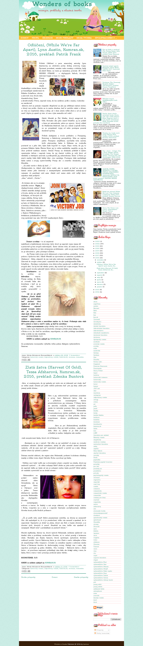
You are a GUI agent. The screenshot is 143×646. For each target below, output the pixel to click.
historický (97, 379)
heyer (96, 373)
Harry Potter (98, 370)
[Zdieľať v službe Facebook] (29, 360)
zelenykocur (98, 591)
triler (95, 540)
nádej (95, 446)
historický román (100, 382)
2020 (97, 248)
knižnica (96, 417)
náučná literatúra (100, 453)
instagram (97, 395)
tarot (95, 535)
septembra (100, 273)
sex (95, 509)
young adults (98, 586)
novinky (96, 455)
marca (99, 282)
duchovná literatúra (100, 335)
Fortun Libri (98, 362)
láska (95, 428)
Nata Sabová (98, 451)
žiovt (95, 600)
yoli (95, 582)
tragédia (96, 537)
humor (96, 386)
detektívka (97, 324)
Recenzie (47, 38)
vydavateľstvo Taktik (101, 575)
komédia (96, 419)
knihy (95, 413)
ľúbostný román (99, 437)
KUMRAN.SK (55, 339)
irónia (96, 402)
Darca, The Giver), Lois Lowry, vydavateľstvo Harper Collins (110, 209)
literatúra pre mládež (101, 435)
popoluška (97, 460)
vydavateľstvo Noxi (100, 573)
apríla (99, 280)
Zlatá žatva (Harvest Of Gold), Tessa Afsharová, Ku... (107, 269)
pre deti (96, 466)
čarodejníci (97, 321)
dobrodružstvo (98, 330)
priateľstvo (97, 471)
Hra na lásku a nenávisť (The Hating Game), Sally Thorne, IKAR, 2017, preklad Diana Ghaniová (111, 52)
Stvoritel (97, 526)
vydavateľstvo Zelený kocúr (103, 580)
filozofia (96, 359)
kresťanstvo (98, 424)
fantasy (96, 353)
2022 (97, 244)
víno (95, 551)
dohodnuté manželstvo (101, 333)
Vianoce (96, 546)
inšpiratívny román (100, 397)
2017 (97, 255)
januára (99, 287)
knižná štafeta (98, 415)
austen (96, 306)
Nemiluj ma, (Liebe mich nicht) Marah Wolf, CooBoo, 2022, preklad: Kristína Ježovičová (111, 135)
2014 (97, 292)
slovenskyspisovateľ (100, 513)
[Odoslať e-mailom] (23, 360)
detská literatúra (99, 326)
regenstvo (97, 480)
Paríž (95, 457)
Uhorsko (96, 544)
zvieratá (96, 595)
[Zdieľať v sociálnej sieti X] (27, 360)
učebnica (96, 542)
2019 (97, 251)
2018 (97, 253)
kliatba (96, 411)
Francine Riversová (100, 366)
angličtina (97, 304)
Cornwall (97, 319)
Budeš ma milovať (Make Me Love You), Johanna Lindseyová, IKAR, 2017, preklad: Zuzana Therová (111, 194)
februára (100, 284)
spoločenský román (100, 517)
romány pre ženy (100, 497)
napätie (96, 448)
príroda (96, 473)
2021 (97, 246)
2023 (97, 241)
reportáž (97, 482)
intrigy (96, 399)
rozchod (96, 500)
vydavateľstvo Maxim (101, 566)
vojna (95, 555)
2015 (97, 289)
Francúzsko (98, 368)
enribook (97, 342)
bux (95, 315)
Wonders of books (62, 4)
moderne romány (100, 442)
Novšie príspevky (28, 577)
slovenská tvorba (99, 511)
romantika (97, 495)
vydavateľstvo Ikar (100, 564)
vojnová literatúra (100, 558)
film (95, 357)
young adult (97, 584)
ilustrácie (97, 393)
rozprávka (97, 502)
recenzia (97, 477)
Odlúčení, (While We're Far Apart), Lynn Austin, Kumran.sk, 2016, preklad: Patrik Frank (53, 49)
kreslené (97, 422)
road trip (97, 484)
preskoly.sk (98, 468)
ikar (95, 391)
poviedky (97, 464)
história (96, 375)
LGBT (95, 433)
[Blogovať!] (25, 360)
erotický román (99, 344)
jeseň (95, 408)
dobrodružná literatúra (101, 328)
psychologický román (101, 475)
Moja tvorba (84, 38)
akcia (95, 301)
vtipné (96, 560)
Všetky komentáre (102, 633)
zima (95, 593)
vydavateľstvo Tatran (101, 578)
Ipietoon (86, 644)
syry (95, 529)
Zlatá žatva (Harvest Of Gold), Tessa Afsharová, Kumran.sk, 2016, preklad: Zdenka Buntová (54, 372)
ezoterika (97, 350)
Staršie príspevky (81, 577)
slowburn (97, 515)
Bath (95, 310)
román (96, 486)
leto (95, 431)
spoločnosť (97, 520)
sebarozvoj (97, 506)
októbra (99, 262)
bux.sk (96, 317)
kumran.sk (97, 426)
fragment (97, 364)
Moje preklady (64, 38)
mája (98, 277)
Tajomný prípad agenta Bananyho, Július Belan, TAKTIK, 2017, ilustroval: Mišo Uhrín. (111, 68)
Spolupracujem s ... (106, 38)
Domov (24, 38)
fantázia (96, 355)
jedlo (95, 406)
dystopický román (100, 339)
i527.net (97, 388)
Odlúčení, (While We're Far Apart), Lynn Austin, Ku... (106, 265)
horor (96, 384)
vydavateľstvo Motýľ (101, 569)
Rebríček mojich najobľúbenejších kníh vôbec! (109, 100)
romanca (97, 488)
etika (95, 348)
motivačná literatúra (101, 444)
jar (95, 404)
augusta (99, 275)
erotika (96, 346)
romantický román (100, 493)
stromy (96, 524)
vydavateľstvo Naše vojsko (103, 571)
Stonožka (97, 522)
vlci (95, 553)
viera (95, 549)
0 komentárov (74, 355)
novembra (100, 260)
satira (96, 504)
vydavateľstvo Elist (100, 562)
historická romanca (100, 377)
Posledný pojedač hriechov (103, 462)
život (95, 602)
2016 (97, 258)
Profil (35, 38)
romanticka (98, 491)
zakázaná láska (99, 589)
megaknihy (97, 440)
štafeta (96, 531)
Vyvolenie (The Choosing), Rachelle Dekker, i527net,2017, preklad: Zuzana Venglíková (111, 84)
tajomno (96, 533)
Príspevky (99, 630)
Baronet (96, 308)
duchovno (97, 337)
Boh (95, 313)
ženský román (99, 598)
